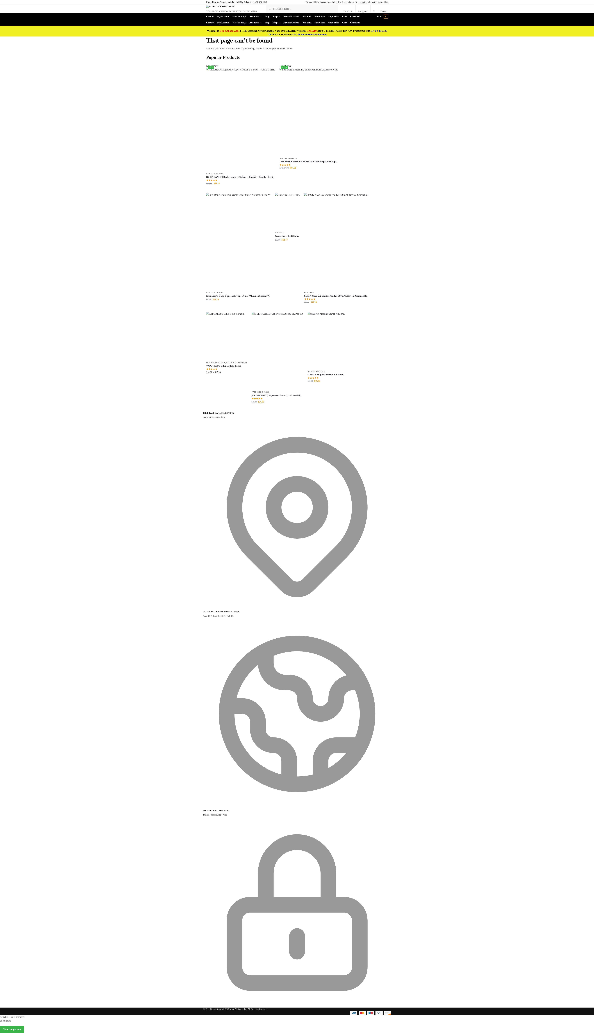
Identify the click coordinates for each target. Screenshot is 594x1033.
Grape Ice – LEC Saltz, (287, 236)
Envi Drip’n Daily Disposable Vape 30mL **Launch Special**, (238, 296)
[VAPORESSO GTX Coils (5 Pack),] (226, 336)
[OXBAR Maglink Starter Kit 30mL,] (326, 340)
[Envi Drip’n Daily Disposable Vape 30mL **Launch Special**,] (238, 241)
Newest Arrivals (215, 174)
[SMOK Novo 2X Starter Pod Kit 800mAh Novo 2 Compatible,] (336, 241)
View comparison (12, 1029)
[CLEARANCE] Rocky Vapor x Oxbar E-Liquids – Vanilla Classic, (240, 177)
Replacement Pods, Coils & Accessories (226, 363)
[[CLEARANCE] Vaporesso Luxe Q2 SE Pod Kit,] (277, 350)
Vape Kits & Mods (260, 392)
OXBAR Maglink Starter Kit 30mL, (326, 374)
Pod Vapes (309, 292)
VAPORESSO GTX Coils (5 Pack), (223, 366)
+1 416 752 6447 (259, 2)
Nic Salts (280, 233)
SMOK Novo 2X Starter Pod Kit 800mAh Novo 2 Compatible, (336, 296)
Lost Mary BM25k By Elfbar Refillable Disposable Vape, (308, 161)
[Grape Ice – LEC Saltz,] (287, 211)
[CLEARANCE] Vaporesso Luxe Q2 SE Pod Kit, (276, 395)
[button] (382, 16)
